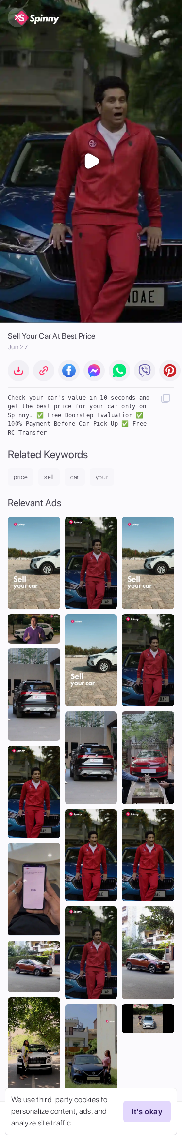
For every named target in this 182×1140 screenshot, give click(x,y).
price (21, 476)
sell (49, 476)
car (74, 476)
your (102, 476)
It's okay (147, 1111)
